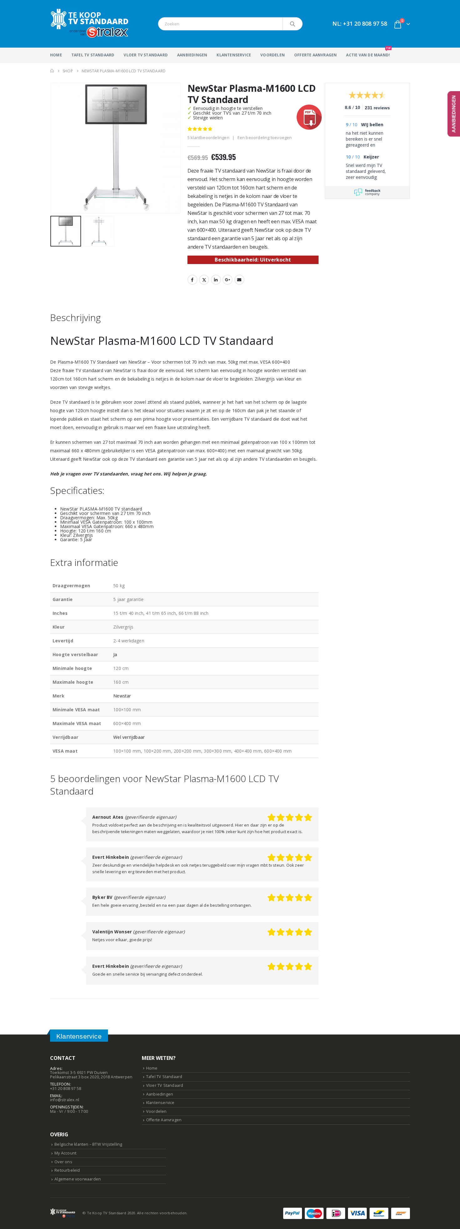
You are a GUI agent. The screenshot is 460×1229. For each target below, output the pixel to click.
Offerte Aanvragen (315, 55)
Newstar (122, 696)
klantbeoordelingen (208, 137)
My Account (65, 1153)
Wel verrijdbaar (129, 737)
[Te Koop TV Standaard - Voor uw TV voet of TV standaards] (89, 23)
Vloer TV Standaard (146, 55)
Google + (227, 280)
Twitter (204, 280)
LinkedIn (216, 280)
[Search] (292, 24)
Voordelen (272, 55)
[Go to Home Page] (52, 71)
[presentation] (51, 148)
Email (239, 280)
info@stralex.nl (64, 1099)
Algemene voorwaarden (77, 1179)
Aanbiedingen (192, 55)
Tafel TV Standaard (93, 55)
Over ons (63, 1161)
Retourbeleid (67, 1170)
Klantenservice (234, 55)
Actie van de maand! (368, 53)
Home (56, 55)
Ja (115, 654)
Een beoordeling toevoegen (265, 137)
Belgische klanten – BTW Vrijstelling (88, 1144)
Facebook (192, 280)
